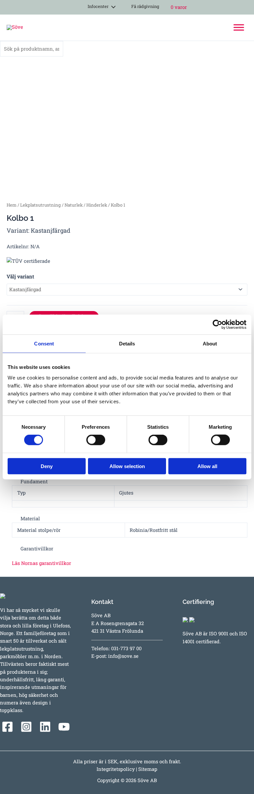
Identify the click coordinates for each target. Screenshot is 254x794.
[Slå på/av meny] (111, 7)
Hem (12, 205)
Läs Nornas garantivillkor (41, 563)
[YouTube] (64, 727)
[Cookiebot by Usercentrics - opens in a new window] (217, 325)
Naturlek (73, 205)
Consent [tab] (44, 343)
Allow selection (127, 466)
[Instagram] (26, 727)
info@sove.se (123, 656)
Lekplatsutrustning (40, 205)
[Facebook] (7, 727)
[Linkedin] (45, 727)
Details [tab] (127, 343)
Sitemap (147, 769)
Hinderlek (96, 205)
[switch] (95, 440)
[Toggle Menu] (238, 27)
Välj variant (20, 276)
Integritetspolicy (116, 769)
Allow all (207, 466)
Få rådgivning (144, 6)
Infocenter (97, 6)
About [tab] (210, 343)
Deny (47, 466)
